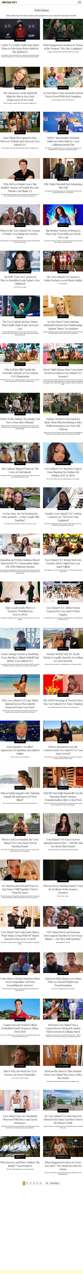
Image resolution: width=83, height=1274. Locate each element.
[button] (79, 2)
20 (47, 1183)
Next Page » (54, 1183)
